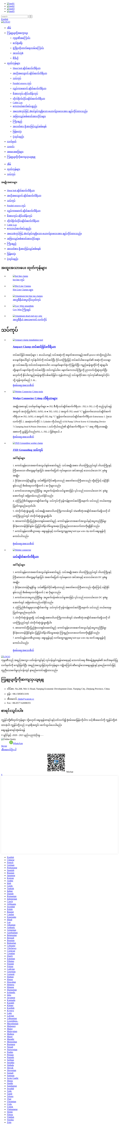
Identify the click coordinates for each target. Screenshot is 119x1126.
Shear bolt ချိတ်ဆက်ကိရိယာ (26, 68)
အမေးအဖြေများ (15, 151)
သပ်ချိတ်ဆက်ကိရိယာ (26, 556)
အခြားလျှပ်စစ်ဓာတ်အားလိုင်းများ (29, 116)
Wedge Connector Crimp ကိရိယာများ (35, 398)
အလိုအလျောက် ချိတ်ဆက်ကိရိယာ (30, 73)
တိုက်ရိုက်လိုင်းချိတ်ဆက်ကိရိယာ (29, 98)
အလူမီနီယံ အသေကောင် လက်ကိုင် (30, 319)
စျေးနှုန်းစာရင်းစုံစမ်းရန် (13, 730)
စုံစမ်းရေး (17, 385)
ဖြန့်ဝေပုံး (17, 131)
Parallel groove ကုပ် (22, 83)
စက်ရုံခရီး (18, 43)
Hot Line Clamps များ (23, 289)
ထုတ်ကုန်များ (13, 63)
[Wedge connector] (22, 550)
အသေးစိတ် (28, 385)
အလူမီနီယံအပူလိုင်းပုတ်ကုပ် (27, 299)
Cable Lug (17, 102)
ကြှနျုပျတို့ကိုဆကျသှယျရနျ (21, 156)
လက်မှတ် (11, 141)
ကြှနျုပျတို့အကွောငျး (17, 33)
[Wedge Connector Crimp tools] (28, 391)
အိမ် (9, 28)
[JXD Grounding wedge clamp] (28, 443)
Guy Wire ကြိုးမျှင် (22, 309)
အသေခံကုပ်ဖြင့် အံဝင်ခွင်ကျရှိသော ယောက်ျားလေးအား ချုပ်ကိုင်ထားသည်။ (50, 111)
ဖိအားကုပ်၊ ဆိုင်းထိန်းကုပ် (25, 93)
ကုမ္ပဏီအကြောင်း (21, 38)
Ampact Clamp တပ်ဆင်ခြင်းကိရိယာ (34, 346)
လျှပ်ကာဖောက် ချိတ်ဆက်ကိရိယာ (29, 88)
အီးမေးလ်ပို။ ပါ (8, 749)
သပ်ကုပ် (17, 78)
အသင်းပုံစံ (18, 53)
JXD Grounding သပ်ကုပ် (28, 449)
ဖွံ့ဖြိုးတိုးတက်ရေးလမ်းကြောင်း (28, 48)
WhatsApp (18, 743)
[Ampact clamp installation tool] (28, 340)
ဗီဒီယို (15, 58)
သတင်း (11, 146)
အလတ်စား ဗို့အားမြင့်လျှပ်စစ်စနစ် (30, 126)
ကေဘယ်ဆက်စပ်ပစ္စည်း (25, 106)
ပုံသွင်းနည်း (18, 136)
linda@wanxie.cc (26, 699)
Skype (4, 746)
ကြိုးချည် (17, 121)
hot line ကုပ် (18, 279)
